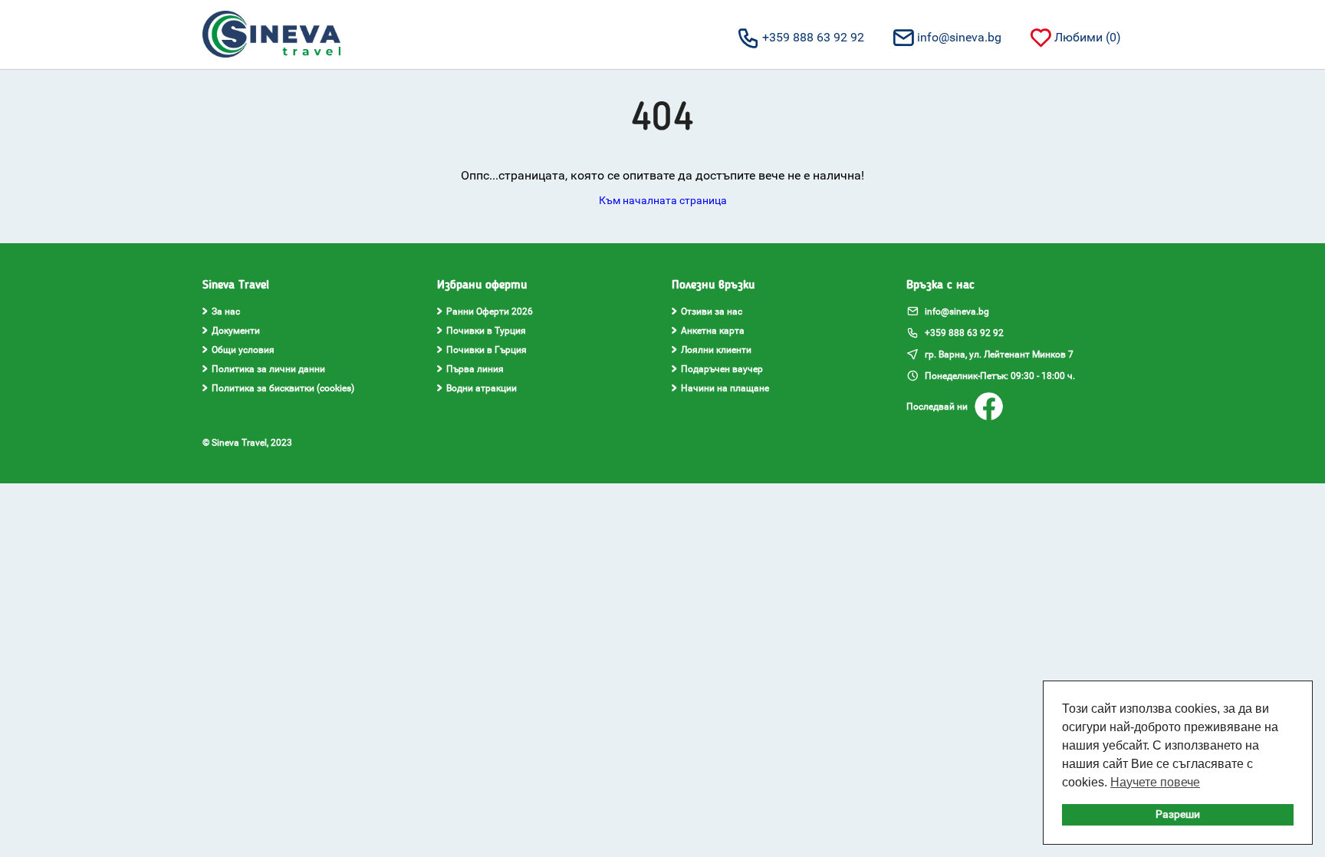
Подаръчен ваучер (722, 369)
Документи (236, 330)
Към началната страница (663, 200)
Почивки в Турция (486, 330)
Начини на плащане (725, 388)
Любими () (1087, 37)
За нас (226, 311)
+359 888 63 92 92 (813, 37)
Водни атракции (481, 388)
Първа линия (475, 369)
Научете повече (1155, 782)
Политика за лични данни (268, 369)
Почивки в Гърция (486, 349)
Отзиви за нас (711, 311)
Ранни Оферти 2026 (489, 311)
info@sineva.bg (959, 37)
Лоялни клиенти (716, 349)
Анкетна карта (713, 330)
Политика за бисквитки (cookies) (283, 388)
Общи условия (243, 349)
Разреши (1178, 814)
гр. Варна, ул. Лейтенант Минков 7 (997, 354)
